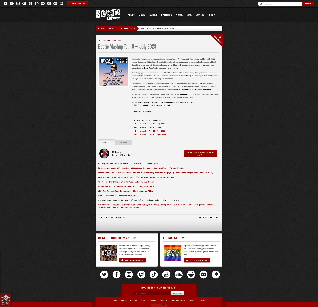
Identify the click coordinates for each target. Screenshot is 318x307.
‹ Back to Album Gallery (109, 41)
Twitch (24, 3)
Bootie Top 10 (128, 28)
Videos (123, 142)
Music (142, 15)
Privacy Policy (178, 301)
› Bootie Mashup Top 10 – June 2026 (149, 127)
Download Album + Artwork (201, 154)
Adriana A (164, 301)
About (131, 15)
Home (101, 28)
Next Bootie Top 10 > (207, 217)
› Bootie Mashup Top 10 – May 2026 (149, 131)
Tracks (106, 142)
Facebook (12, 3)
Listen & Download (134, 260)
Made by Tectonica (159, 305)
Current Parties (77, 3)
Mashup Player (6, 304)
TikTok (30, 3)
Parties (153, 15)
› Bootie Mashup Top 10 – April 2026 (150, 135)
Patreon (61, 3)
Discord (55, 3)
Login (191, 301)
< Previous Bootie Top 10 (111, 217)
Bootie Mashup (108, 15)
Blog (189, 15)
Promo (179, 15)
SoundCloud (43, 3)
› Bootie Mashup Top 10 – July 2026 (149, 124)
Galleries (166, 15)
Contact (201, 15)
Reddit (49, 3)
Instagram (18, 3)
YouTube (37, 3)
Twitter (5, 3)
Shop (212, 15)
